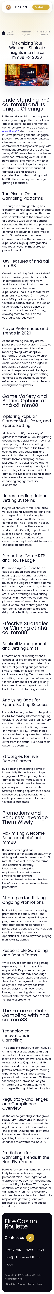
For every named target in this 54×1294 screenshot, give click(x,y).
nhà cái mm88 (10, 131)
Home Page (13, 1249)
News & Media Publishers (43, 33)
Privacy (21, 1284)
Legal (39, 1284)
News (29, 1249)
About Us (10, 1284)
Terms (31, 1284)
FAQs (40, 1249)
